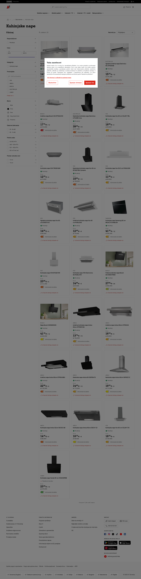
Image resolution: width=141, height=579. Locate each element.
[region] (71, 73)
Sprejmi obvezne (76, 83)
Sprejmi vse (90, 83)
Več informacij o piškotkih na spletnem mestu (59, 77)
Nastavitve (52, 83)
